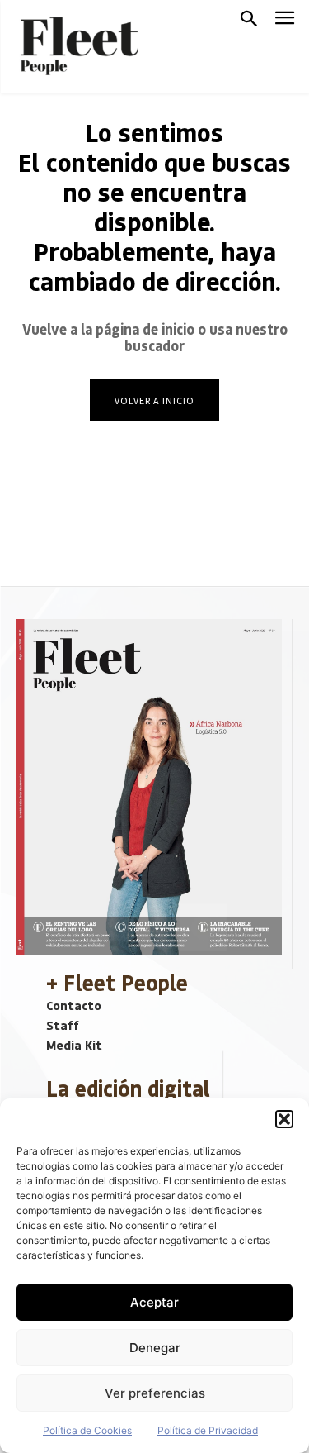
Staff (62, 1025)
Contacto (73, 1005)
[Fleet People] (77, 46)
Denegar (154, 1347)
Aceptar (154, 1302)
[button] (284, 1119)
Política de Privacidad (207, 1430)
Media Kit (74, 1044)
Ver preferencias (155, 1393)
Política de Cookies (87, 1430)
